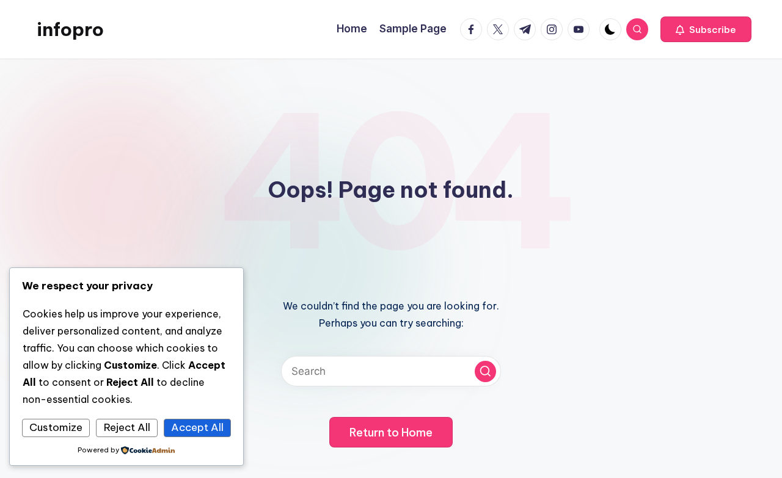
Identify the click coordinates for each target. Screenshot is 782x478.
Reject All (127, 427)
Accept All (197, 427)
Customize (55, 427)
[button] (705, 29)
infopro (70, 29)
